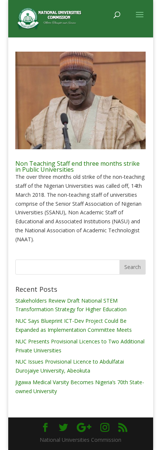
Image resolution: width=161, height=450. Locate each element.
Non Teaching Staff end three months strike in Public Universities (77, 166)
